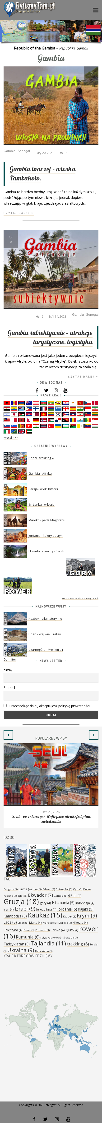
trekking (78, 944)
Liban (23, 922)
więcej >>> (11, 437)
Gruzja (21, 901)
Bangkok (11, 889)
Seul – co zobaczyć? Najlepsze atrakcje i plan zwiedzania (51, 819)
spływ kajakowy (51, 937)
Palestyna (13, 930)
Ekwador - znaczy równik (46, 551)
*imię (8, 670)
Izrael (25, 908)
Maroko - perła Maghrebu (46, 520)
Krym (87, 915)
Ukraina (20, 950)
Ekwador (40, 895)
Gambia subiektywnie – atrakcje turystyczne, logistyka (50, 337)
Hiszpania (63, 902)
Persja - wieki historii (43, 489)
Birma (25, 889)
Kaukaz (45, 915)
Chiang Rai (64, 889)
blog (37, 889)
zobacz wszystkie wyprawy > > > (80, 598)
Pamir (28, 930)
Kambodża (15, 916)
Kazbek (69, 916)
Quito (72, 930)
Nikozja (80, 922)
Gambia (60, 895)
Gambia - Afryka (40, 473)
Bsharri (48, 889)
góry (45, 903)
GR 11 (74, 895)
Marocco (50, 922)
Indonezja (84, 903)
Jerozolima (46, 909)
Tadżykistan (17, 944)
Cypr (77, 889)
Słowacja (70, 937)
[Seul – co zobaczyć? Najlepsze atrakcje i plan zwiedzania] (51, 774)
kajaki (85, 909)
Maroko (65, 922)
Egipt (22, 895)
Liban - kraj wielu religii (44, 634)
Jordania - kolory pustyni (45, 535)
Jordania (67, 909)
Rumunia (28, 937)
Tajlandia (48, 943)
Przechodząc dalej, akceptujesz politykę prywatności (49, 706)
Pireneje (42, 930)
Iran (9, 909)
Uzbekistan (43, 951)
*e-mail (9, 687)
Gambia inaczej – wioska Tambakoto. (42, 174)
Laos (10, 922)
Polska (58, 930)
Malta (35, 922)
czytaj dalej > (19, 213)
